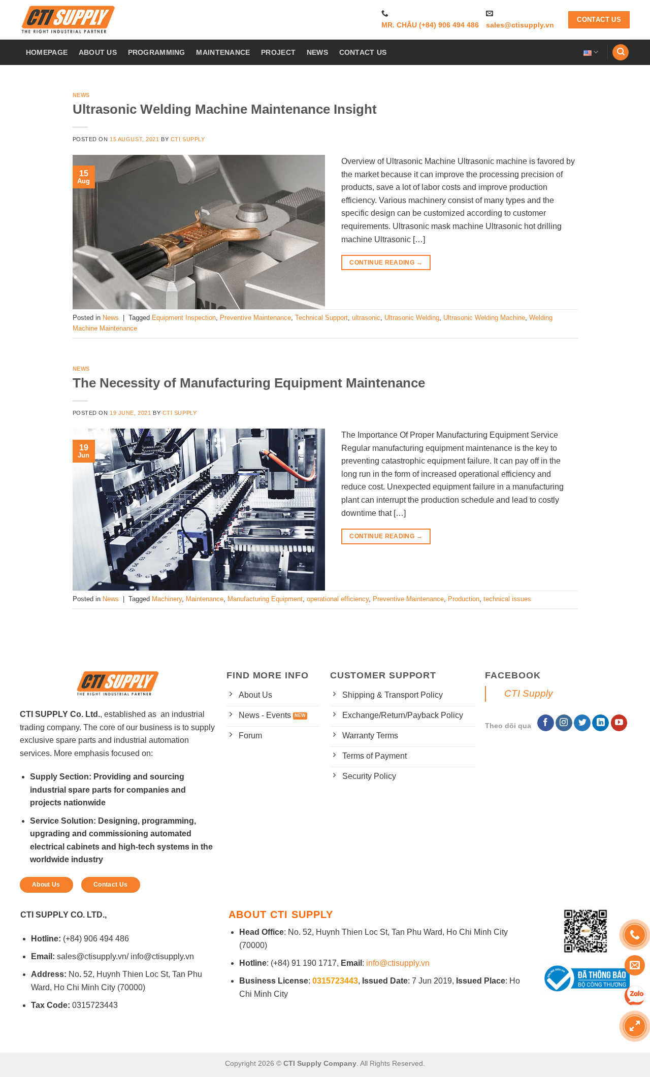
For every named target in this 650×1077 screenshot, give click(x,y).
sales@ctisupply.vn (520, 25)
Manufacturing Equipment (265, 599)
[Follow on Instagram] (564, 723)
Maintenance (204, 599)
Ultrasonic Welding (411, 317)
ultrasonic (366, 317)
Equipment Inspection (184, 317)
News (317, 52)
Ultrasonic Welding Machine (484, 317)
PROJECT (278, 52)
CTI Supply (188, 139)
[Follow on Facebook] (545, 723)
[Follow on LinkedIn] (600, 723)
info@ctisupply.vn (398, 963)
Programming (156, 52)
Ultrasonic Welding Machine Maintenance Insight (225, 109)
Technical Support (321, 317)
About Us (98, 52)
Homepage (47, 52)
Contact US (363, 52)
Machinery (167, 599)
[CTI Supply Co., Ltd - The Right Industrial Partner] (68, 20)
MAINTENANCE (223, 52)
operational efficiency (338, 599)
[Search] (620, 52)
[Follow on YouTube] (619, 723)
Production (463, 599)
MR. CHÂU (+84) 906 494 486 (430, 25)
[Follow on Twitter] (582, 723)
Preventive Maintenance (255, 317)
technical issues (507, 599)
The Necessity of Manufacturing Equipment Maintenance (249, 383)
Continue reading (385, 262)
